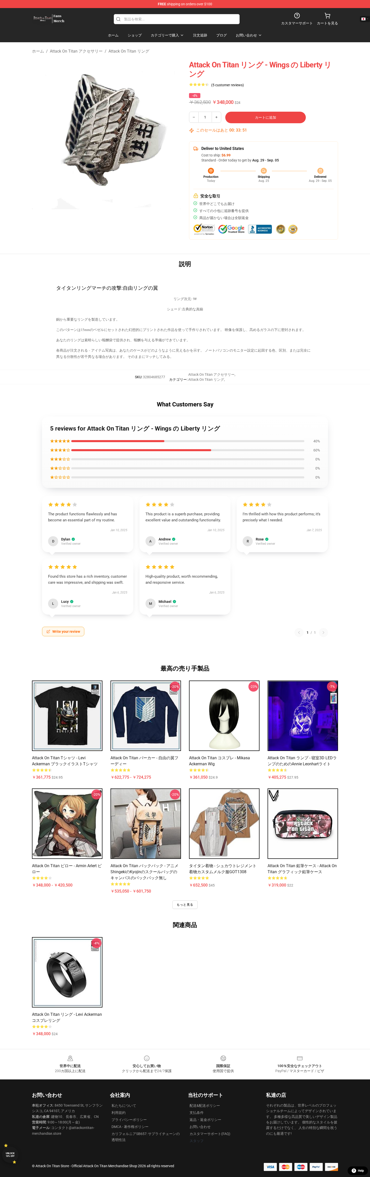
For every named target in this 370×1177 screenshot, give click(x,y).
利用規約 (119, 1113)
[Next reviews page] (323, 632)
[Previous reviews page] (299, 632)
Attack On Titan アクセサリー (76, 51)
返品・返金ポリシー (205, 1120)
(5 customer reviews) (227, 85)
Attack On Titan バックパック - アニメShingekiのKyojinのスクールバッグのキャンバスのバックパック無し (144, 871)
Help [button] (361, 1170)
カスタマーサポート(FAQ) (210, 1134)
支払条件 (197, 1113)
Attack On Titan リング (128, 51)
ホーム (38, 51)
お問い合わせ (200, 1127)
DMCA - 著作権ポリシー (130, 1127)
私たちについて (124, 1106)
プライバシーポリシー (129, 1120)
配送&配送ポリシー (205, 1106)
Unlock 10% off (10, 1154)
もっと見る (185, 904)
